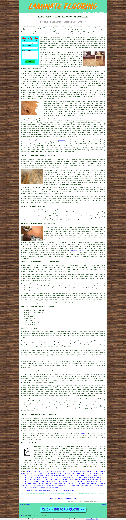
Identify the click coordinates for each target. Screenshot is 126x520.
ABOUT (89, 12)
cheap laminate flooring (88, 446)
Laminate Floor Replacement (73, 481)
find (26, 418)
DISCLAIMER (101, 12)
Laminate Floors (47, 483)
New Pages (27, 504)
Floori (22, 515)
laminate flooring (57, 45)
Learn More (90, 519)
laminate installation (74, 450)
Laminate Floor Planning (74, 473)
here (37, 430)
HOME (80, 12)
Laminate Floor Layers (95, 473)
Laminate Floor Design (76, 475)
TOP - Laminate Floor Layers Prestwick (36, 490)
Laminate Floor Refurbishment (50, 473)
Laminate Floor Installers (72, 477)
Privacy (104, 504)
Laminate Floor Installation (61, 471)
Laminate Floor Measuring (94, 477)
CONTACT (95, 12)
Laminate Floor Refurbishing (85, 471)
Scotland (84, 464)
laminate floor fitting (96, 458)
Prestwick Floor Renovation (63, 490)
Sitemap (22, 504)
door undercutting (48, 333)
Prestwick (61, 140)
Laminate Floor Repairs (30, 487)
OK (97, 519)
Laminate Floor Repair (51, 479)
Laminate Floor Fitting (95, 481)
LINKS (84, 12)
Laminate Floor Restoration (37, 471)
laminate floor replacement (64, 458)
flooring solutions (40, 460)
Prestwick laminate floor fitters (47, 446)
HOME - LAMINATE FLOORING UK (63, 498)
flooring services (61, 464)
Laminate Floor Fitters (55, 475)
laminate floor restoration (72, 448)
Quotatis (84, 433)
